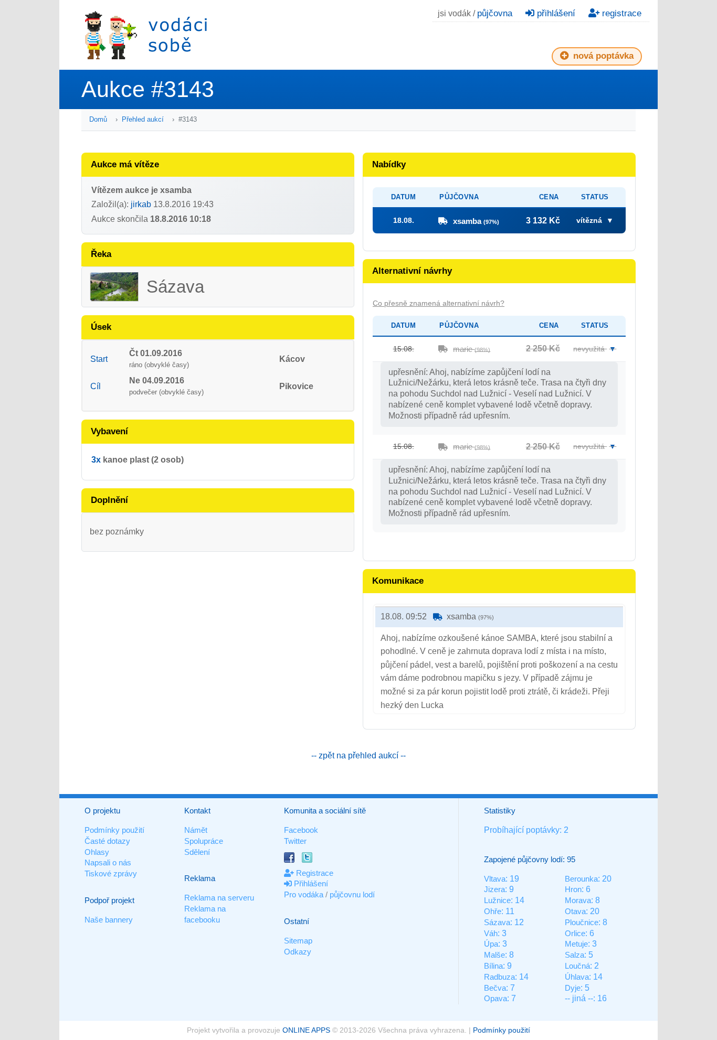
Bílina (493, 965)
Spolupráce (203, 841)
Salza (574, 954)
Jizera (494, 889)
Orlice (575, 933)
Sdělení (197, 852)
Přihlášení (310, 883)
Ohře (492, 911)
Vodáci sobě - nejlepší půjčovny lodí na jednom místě (146, 34)
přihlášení (554, 13)
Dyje (573, 987)
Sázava (497, 922)
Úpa (491, 943)
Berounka (581, 878)
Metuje (576, 943)
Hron (573, 889)
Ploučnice (581, 922)
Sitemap (298, 940)
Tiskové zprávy (111, 873)
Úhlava (577, 976)
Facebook (301, 829)
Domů (98, 119)
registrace (620, 13)
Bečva (495, 987)
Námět (195, 829)
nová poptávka (602, 56)
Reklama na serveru (219, 897)
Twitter (295, 841)
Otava (575, 911)
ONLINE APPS (306, 1030)
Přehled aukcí (143, 119)
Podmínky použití (114, 829)
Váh (491, 933)
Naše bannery (109, 919)
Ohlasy (97, 852)
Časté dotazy (107, 841)
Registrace (313, 873)
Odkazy (297, 951)
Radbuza (499, 976)
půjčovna (494, 13)
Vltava (494, 878)
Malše (494, 954)
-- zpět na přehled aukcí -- (358, 755)
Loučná (577, 965)
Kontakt (197, 810)
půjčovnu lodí (352, 894)
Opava (495, 998)
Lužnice (497, 900)
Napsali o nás (108, 862)
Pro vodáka (303, 894)
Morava (578, 900)
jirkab (141, 204)
